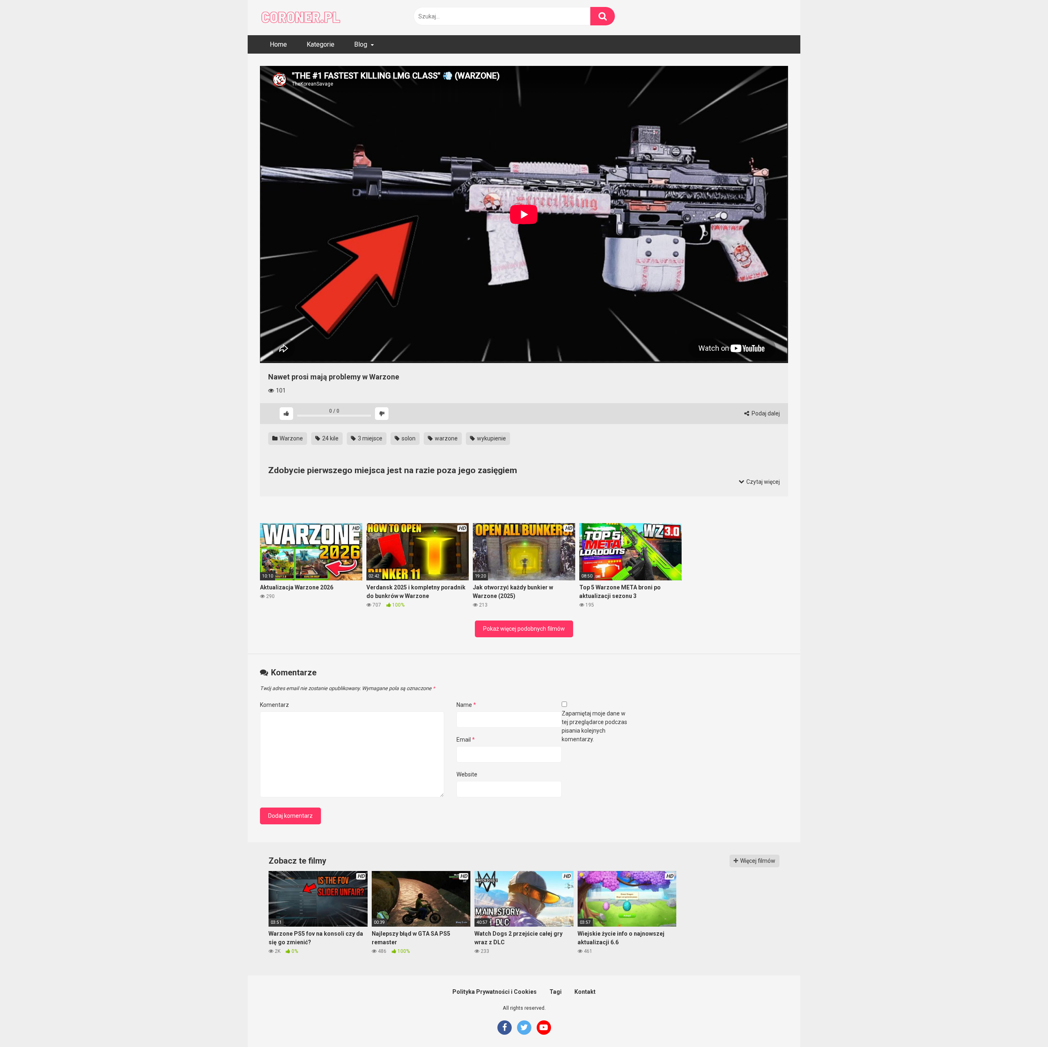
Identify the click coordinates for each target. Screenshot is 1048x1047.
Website (466, 774)
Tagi (555, 991)
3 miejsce (369, 438)
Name (466, 705)
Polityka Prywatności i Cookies (494, 991)
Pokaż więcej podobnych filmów (524, 628)
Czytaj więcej (762, 481)
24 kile (330, 438)
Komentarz (274, 705)
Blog (360, 44)
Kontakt (585, 991)
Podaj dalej (765, 413)
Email (465, 739)
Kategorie (320, 44)
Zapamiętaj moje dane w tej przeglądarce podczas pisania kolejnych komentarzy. (594, 726)
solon (408, 438)
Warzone (290, 438)
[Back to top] (1021, 1022)
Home (278, 44)
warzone (446, 438)
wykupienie (491, 438)
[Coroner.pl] (301, 17)
